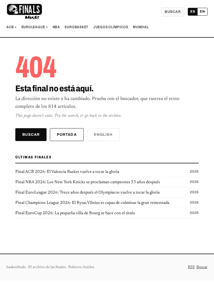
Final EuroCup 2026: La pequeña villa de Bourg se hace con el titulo (107, 213)
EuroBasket (76, 27)
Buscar (173, 12)
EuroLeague (34, 27)
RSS (191, 267)
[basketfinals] (24, 12)
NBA (56, 27)
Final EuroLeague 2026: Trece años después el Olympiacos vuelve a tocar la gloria (107, 192)
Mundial (141, 27)
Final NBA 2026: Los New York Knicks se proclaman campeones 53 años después (107, 182)
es (192, 11)
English (103, 135)
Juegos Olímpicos (110, 27)
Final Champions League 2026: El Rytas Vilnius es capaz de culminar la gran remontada (107, 203)
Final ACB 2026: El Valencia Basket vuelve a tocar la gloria (107, 172)
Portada (66, 135)
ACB (11, 27)
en (202, 11)
